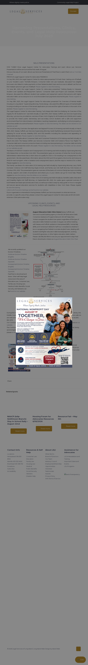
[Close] (69, 300)
